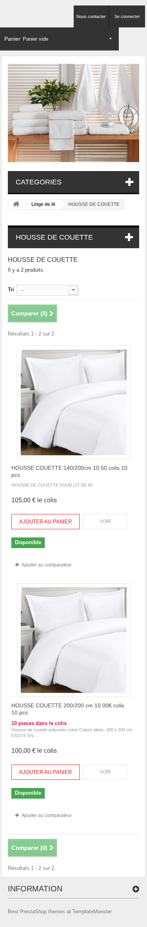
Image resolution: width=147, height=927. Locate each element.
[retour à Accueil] (16, 204)
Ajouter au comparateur (47, 565)
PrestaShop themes (42, 911)
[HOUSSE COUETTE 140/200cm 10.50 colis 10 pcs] (74, 402)
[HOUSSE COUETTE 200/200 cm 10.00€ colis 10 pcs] (74, 640)
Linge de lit (43, 204)
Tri (11, 289)
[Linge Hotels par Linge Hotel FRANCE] (73, 113)
